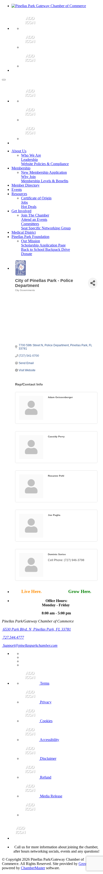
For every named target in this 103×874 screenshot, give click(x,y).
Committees (30, 224)
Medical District (23, 232)
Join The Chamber (35, 215)
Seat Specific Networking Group (46, 228)
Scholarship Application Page (43, 245)
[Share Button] (92, 283)
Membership (20, 168)
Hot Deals (28, 207)
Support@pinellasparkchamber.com (29, 645)
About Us (18, 151)
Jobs (24, 202)
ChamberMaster (33, 868)
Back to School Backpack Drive (45, 249)
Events (16, 190)
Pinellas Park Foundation (30, 237)
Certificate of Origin (36, 198)
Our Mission (30, 241)
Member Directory (25, 185)
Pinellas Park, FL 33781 (37, 629)
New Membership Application (44, 172)
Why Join (28, 177)
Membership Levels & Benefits (44, 181)
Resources (19, 194)
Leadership (29, 160)
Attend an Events (34, 219)
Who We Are (31, 155)
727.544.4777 (13, 637)
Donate (26, 254)
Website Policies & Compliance (45, 164)
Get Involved (21, 211)
